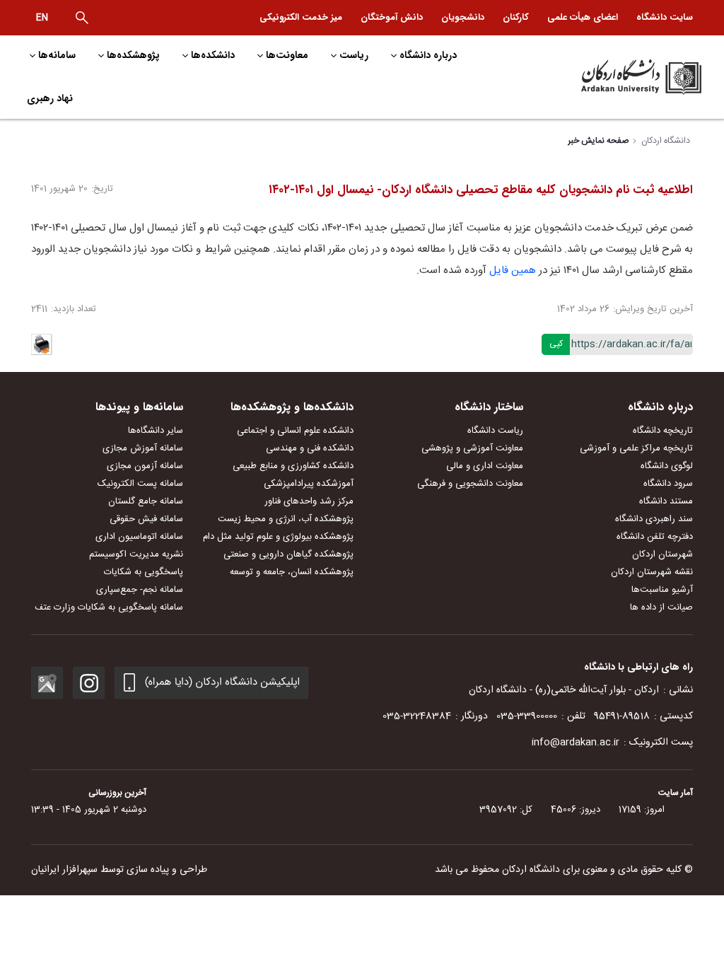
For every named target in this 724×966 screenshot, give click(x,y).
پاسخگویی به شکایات (143, 572)
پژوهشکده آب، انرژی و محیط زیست (286, 519)
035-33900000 (526, 716)
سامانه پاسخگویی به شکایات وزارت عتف (109, 607)
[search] (82, 17)
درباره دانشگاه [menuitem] (428, 55)
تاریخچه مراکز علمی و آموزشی (636, 448)
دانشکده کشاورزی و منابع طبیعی (293, 466)
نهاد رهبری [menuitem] (50, 98)
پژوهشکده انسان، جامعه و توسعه (292, 572)
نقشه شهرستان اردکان (652, 572)
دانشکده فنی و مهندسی (310, 448)
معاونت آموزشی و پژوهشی (472, 448)
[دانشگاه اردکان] (625, 77)
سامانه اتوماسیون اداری (139, 537)
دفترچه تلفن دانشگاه (655, 537)
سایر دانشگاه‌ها (155, 430)
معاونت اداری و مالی (484, 466)
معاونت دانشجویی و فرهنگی (470, 483)
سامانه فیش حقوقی (146, 519)
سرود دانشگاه (668, 483)
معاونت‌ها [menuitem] (287, 55)
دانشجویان (462, 17)
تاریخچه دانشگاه (663, 430)
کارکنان (516, 17)
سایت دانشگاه (664, 17)
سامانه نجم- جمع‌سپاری (139, 590)
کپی (556, 344)
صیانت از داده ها (661, 607)
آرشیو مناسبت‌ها (662, 590)
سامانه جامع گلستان (145, 501)
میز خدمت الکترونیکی (300, 17)
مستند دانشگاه (666, 501)
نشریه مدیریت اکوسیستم (136, 554)
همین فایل (512, 270)
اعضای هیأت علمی (582, 17)
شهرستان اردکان (662, 554)
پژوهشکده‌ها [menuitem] (133, 55)
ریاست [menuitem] (353, 55)
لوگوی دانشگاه (667, 466)
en (42, 17)
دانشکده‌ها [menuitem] (213, 55)
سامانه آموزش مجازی (143, 448)
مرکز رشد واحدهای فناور (309, 501)
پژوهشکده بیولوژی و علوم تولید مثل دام (278, 537)
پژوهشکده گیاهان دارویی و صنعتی (288, 554)
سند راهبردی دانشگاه (654, 519)
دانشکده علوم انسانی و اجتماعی (295, 430)
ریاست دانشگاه (495, 430)
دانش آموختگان (392, 17)
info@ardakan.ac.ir (575, 742)
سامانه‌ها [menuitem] (57, 55)
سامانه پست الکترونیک (140, 483)
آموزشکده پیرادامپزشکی (309, 483)
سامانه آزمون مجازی (145, 466)
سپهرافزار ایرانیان (64, 869)
